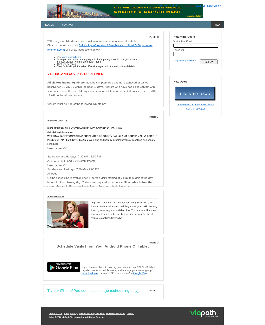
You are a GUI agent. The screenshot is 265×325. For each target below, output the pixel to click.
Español (200, 5)
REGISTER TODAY (195, 94)
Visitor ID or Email (182, 41)
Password (178, 50)
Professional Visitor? (195, 109)
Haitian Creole (213, 5)
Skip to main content (167, 5)
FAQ (217, 24)
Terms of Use (55, 313)
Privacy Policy (71, 313)
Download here (90, 273)
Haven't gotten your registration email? (196, 104)
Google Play (140, 273)
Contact (67, 24)
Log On (49, 24)
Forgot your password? (184, 60)
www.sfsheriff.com (71, 57)
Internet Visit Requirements (92, 313)
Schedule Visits (55, 196)
